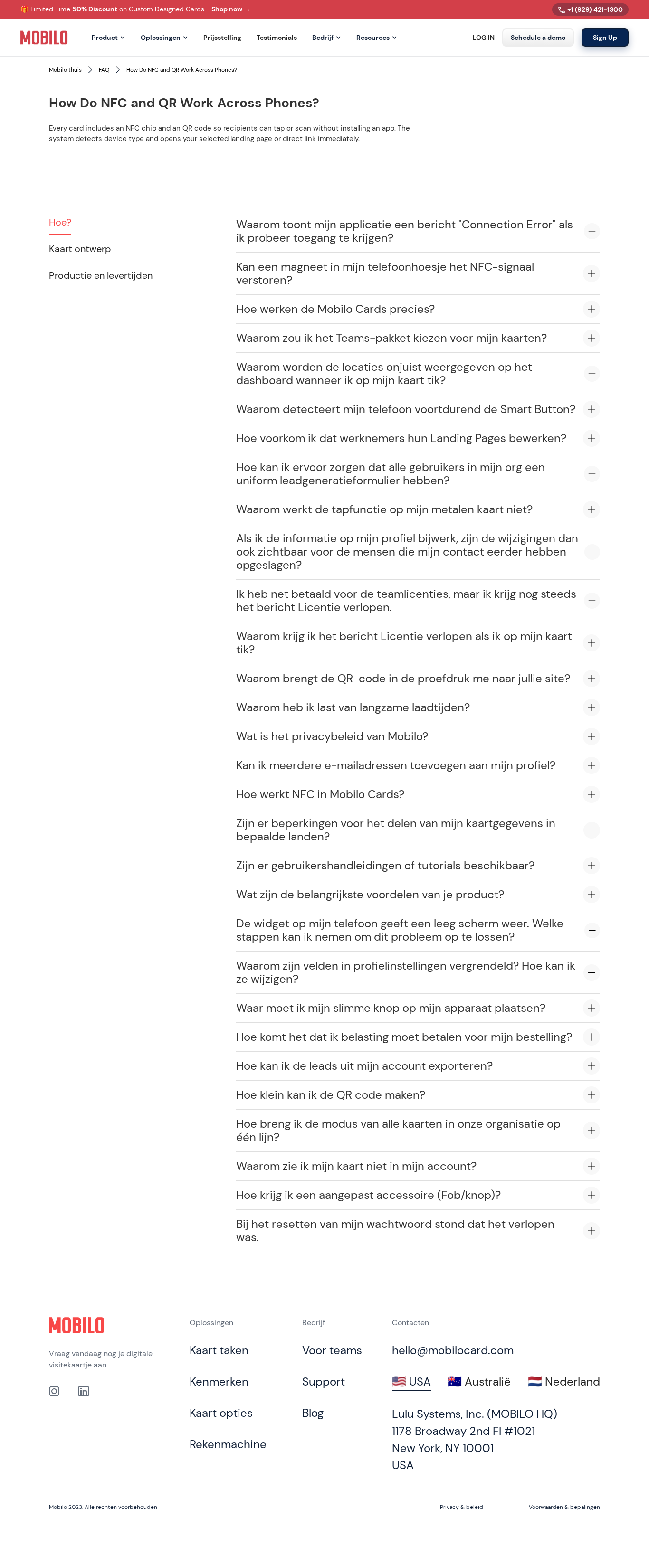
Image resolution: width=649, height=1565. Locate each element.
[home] (44, 37)
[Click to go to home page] (76, 1325)
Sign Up (605, 37)
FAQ (104, 70)
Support (323, 1381)
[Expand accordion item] (592, 231)
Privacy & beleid (461, 1507)
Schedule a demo (538, 37)
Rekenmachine (228, 1444)
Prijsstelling (222, 38)
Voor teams (332, 1350)
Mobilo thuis (65, 70)
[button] (108, 38)
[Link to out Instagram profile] (54, 1391)
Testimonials (277, 38)
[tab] (60, 222)
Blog (313, 1412)
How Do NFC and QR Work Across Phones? (181, 70)
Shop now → (230, 9)
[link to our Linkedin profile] (83, 1391)
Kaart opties (221, 1412)
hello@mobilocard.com (453, 1350)
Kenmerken (219, 1381)
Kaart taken (219, 1350)
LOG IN (484, 38)
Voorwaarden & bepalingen (564, 1507)
